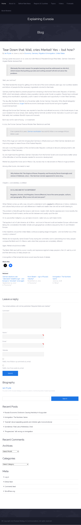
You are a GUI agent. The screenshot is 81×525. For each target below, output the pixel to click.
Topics (53, 3)
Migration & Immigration (47, 53)
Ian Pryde (8, 53)
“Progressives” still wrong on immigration (19, 431)
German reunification (34, 131)
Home (4, 3)
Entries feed (9, 482)
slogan (22, 103)
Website (5, 350)
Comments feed (10, 486)
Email (5, 341)
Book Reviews (6, 11)
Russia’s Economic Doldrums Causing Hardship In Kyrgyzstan (26, 412)
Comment (6, 311)
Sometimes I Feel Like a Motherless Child (19, 427)
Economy (28, 53)
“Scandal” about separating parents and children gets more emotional (28, 422)
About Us (12, 3)
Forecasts (70, 3)
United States (60, 53)
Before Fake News (24, 3)
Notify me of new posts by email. (13, 368)
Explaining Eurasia (41, 19)
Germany (35, 53)
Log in (7, 477)
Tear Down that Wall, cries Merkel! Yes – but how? (39, 50)
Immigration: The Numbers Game (16, 417)
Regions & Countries (41, 3)
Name (5, 332)
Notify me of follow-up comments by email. (17, 361)
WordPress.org (10, 491)
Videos (61, 3)
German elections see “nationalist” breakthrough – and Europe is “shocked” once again (13, 279)
